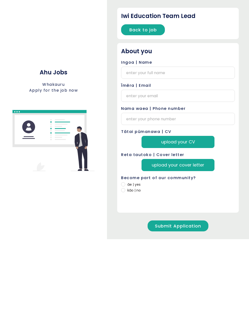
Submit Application (178, 226)
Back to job (143, 30)
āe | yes (134, 184)
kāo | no (134, 190)
